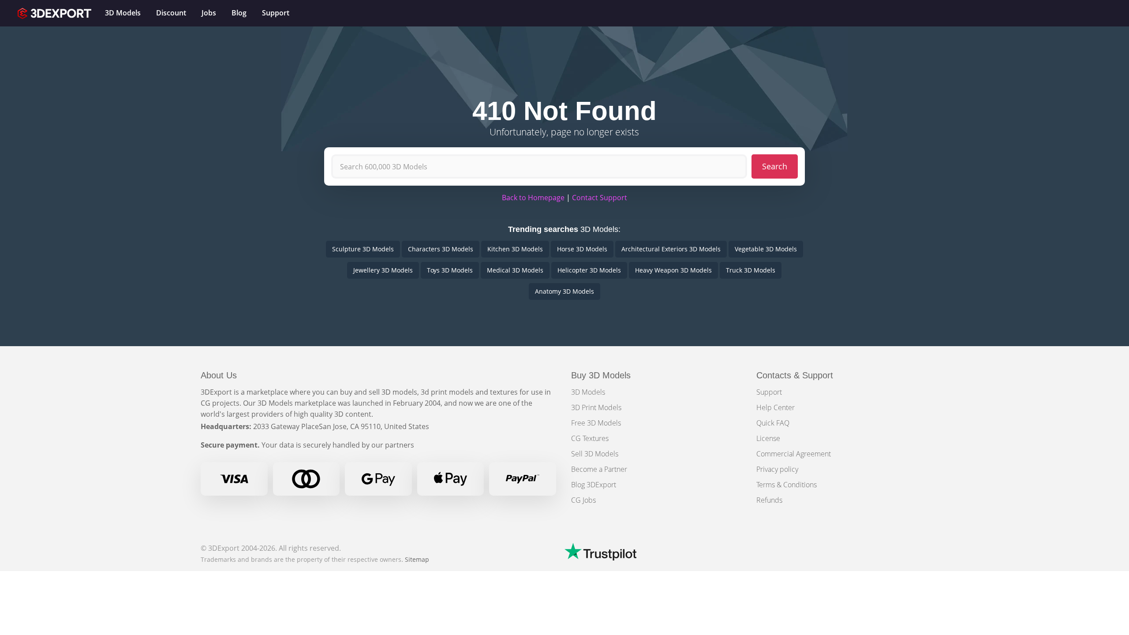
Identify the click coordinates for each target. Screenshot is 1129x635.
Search (774, 166)
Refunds (769, 500)
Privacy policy (777, 469)
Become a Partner (599, 469)
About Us (219, 375)
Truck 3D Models (750, 270)
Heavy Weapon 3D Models (673, 270)
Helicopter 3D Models (589, 270)
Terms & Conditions (786, 484)
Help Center (775, 407)
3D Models (588, 392)
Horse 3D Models (582, 249)
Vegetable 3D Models (766, 249)
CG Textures (590, 438)
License (768, 438)
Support (769, 392)
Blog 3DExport (593, 484)
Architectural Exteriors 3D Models (671, 249)
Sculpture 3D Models (363, 249)
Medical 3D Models (515, 270)
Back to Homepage (533, 197)
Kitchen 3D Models (515, 249)
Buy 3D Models (601, 375)
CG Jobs (583, 500)
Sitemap (417, 559)
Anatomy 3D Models (564, 291)
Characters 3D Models (440, 249)
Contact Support (599, 197)
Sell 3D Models (594, 454)
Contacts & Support (794, 375)
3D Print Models (596, 407)
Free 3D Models (596, 423)
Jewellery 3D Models (383, 270)
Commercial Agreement (793, 454)
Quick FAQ (772, 423)
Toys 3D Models (450, 270)
